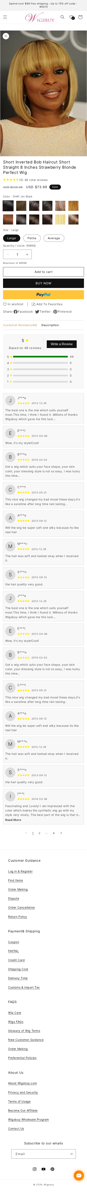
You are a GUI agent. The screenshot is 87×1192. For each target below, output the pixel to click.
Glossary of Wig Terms (24, 1030)
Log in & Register (20, 871)
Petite (32, 238)
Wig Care (14, 1012)
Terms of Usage (19, 1101)
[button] (5, 17)
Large (11, 238)
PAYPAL (13, 951)
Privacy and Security (23, 1092)
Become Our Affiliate (23, 1110)
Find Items (15, 880)
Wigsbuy (49, 1184)
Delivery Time (18, 978)
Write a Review (62, 344)
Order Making (18, 889)
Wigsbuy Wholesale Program (28, 1119)
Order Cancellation (21, 907)
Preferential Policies (22, 1057)
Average (54, 238)
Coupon (13, 942)
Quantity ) (19, 245)
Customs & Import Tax (24, 987)
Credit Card (16, 960)
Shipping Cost (18, 969)
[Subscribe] (71, 1154)
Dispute (13, 898)
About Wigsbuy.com (22, 1083)
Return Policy (17, 916)
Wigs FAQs (15, 1021)
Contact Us (16, 1128)
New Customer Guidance (26, 1039)
